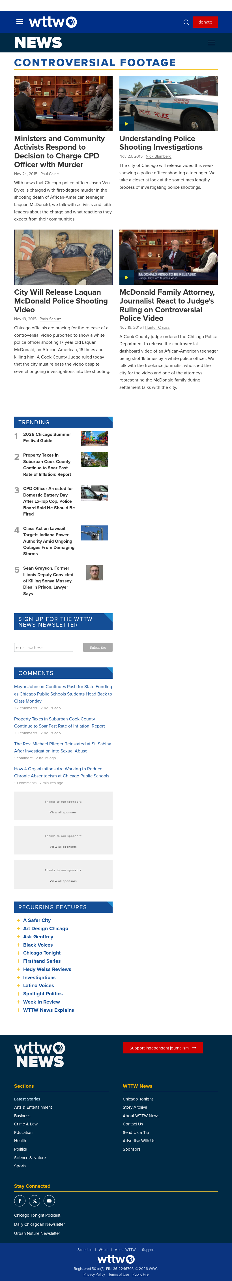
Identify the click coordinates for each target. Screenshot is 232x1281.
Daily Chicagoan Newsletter (39, 1224)
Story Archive (135, 1107)
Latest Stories (27, 1099)
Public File (140, 1274)
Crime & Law (26, 1124)
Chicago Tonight (42, 952)
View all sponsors (63, 812)
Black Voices (38, 945)
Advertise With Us (139, 1141)
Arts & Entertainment (33, 1107)
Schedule (85, 1250)
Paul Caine (49, 174)
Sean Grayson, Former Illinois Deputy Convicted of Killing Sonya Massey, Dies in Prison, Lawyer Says (48, 581)
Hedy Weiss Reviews (47, 969)
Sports (20, 1166)
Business (22, 1116)
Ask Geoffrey (38, 936)
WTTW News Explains (49, 1010)
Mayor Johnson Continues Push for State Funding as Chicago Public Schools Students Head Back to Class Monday (63, 693)
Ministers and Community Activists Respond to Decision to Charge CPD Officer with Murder (59, 151)
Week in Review (41, 1002)
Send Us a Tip (136, 1132)
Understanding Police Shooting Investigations (161, 143)
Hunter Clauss (157, 327)
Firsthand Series (42, 961)
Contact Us (133, 1124)
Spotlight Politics (43, 993)
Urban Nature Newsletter (37, 1233)
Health (20, 1141)
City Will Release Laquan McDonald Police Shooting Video (61, 300)
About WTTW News (141, 1116)
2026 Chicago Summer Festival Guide (47, 437)
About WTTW (125, 1250)
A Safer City (37, 920)
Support (148, 1250)
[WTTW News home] (38, 42)
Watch (103, 1250)
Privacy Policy (94, 1274)
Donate (205, 22)
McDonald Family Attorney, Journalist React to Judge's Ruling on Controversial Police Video (167, 305)
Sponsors (132, 1149)
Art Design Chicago (45, 928)
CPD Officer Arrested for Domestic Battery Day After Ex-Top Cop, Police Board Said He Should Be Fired (49, 501)
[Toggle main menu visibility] (19, 21)
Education (23, 1132)
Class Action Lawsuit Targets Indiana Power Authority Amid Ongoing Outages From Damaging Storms (48, 541)
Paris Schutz (50, 319)
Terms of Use (118, 1274)
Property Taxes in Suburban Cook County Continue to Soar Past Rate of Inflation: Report (47, 464)
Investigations (39, 977)
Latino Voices (38, 985)
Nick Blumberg (158, 156)
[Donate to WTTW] (116, 1259)
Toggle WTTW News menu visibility (214, 43)
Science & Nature (30, 1158)
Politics (20, 1149)
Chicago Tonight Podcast (37, 1215)
